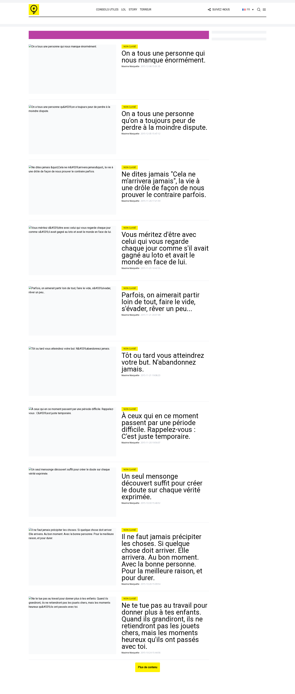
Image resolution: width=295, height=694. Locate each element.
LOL (123, 9)
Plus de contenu (147, 667)
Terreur (145, 9)
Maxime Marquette (130, 66)
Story (133, 9)
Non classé (130, 46)
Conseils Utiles (107, 9)
